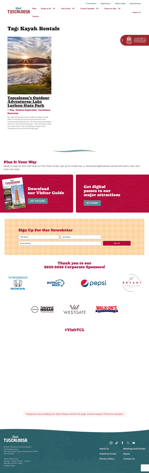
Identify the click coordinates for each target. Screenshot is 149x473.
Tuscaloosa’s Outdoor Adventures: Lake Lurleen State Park (28, 101)
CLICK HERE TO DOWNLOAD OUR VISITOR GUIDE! (140, 40)
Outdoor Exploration (26, 110)
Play (12, 110)
